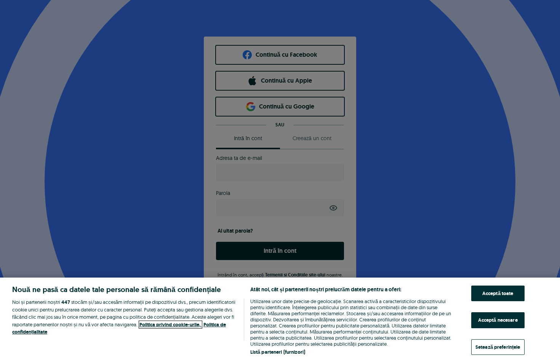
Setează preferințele (497, 347)
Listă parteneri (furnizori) (278, 352)
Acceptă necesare (498, 320)
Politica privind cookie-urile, (170, 324)
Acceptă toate (498, 293)
